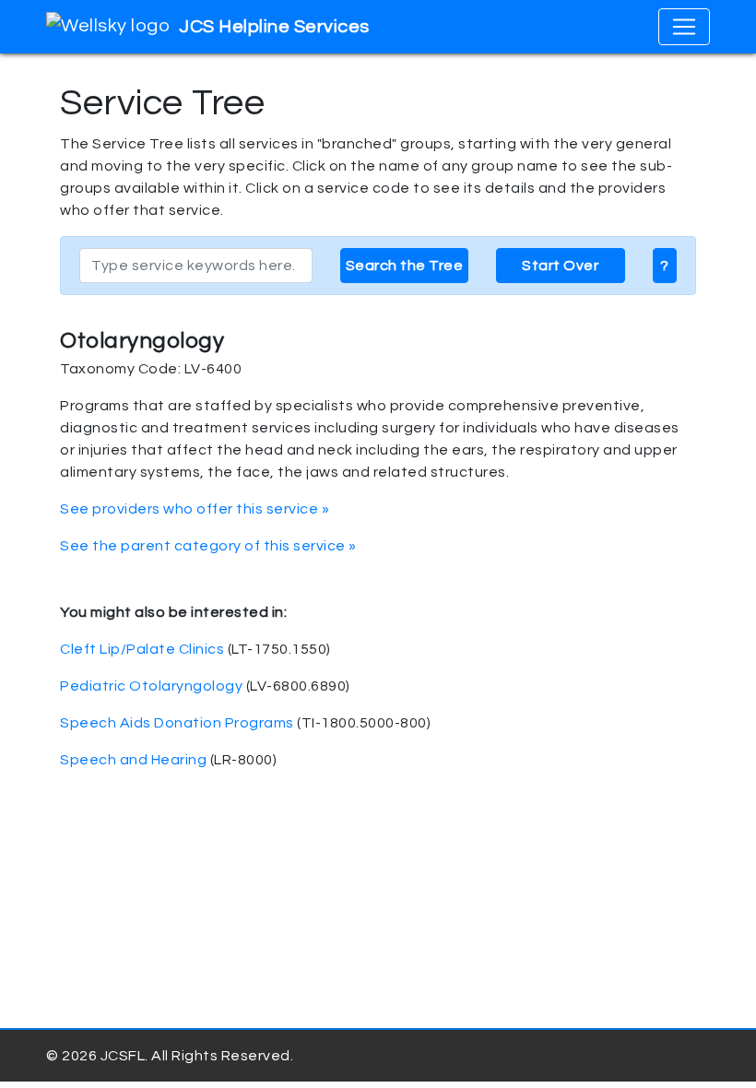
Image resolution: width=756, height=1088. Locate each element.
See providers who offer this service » (194, 509)
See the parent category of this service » (208, 545)
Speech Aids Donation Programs (177, 722)
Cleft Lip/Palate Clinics (142, 649)
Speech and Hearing (133, 759)
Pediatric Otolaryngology (151, 686)
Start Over (560, 265)
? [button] (664, 265)
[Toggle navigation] (684, 26)
